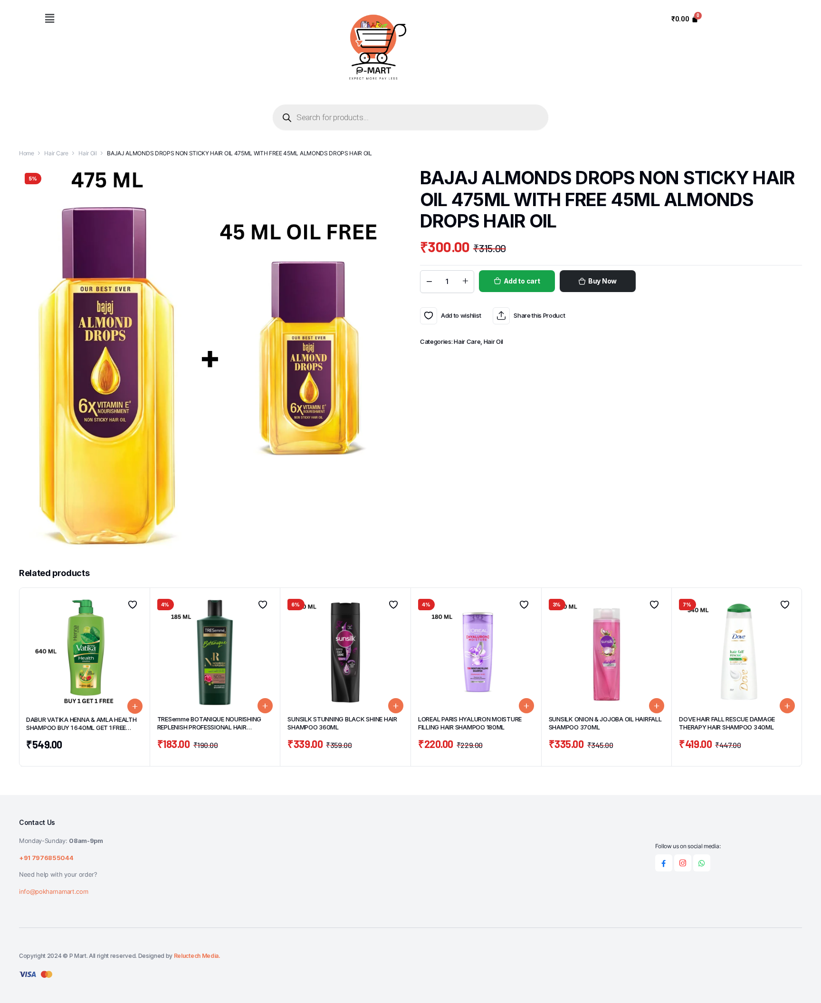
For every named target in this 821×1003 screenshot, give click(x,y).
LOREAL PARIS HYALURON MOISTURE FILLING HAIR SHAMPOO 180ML (470, 723)
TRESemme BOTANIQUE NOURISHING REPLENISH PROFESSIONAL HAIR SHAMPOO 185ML (209, 727)
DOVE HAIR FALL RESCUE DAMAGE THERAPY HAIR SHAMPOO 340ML (727, 723)
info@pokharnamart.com (53, 891)
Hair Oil (87, 153)
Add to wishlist (428, 315)
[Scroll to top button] (799, 982)
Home (26, 153)
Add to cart (522, 281)
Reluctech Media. (197, 955)
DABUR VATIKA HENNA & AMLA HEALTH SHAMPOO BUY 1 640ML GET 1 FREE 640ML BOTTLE (81, 727)
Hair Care (56, 153)
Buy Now (602, 281)
